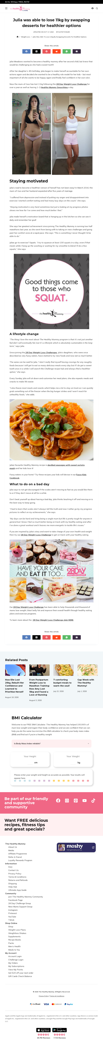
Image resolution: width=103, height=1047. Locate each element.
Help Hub (12, 887)
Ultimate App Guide (17, 890)
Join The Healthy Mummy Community (25, 897)
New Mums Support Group (20, 906)
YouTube (12, 916)
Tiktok (11, 920)
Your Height (30, 756)
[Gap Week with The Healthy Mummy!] (88, 670)
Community (10, 893)
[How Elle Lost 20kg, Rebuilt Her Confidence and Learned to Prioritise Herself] (15, 670)
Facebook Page (15, 900)
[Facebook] (26, 51)
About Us (12, 847)
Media (11, 850)
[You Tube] (84, 800)
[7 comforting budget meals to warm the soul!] (63, 670)
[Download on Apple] (43, 1030)
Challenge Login (15, 959)
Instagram (13, 910)
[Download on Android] (59, 1030)
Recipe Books (14, 940)
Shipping (12, 883)
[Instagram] (67, 800)
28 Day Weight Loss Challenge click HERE (53, 620)
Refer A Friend (15, 857)
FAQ (10, 867)
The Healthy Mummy (15, 843)
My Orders (13, 963)
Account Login (15, 956)
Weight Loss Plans (17, 930)
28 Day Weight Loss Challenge (71, 84)
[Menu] (6, 8)
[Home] (17, 37)
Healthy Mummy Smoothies (54, 87)
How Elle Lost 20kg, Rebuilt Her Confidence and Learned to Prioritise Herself (14, 686)
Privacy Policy (14, 873)
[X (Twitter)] (36, 51)
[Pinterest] (46, 51)
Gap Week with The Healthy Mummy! (86, 683)
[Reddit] (57, 51)
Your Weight (73, 756)
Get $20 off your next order (20, 973)
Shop (10, 926)
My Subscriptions (16, 966)
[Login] (92, 8)
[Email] (77, 51)
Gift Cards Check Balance (20, 976)
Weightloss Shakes (17, 933)
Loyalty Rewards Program (20, 860)
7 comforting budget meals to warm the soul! (62, 683)
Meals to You (14, 949)
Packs (11, 943)
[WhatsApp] (67, 51)
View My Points (15, 969)
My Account (11, 953)
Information (11, 863)
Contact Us (13, 870)
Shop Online (11, 923)
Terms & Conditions (17, 877)
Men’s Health (14, 946)
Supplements (14, 936)
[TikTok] (93, 800)
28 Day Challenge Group (19, 903)
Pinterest (12, 913)
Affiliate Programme (17, 854)
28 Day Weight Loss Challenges (41, 352)
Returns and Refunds (18, 880)
